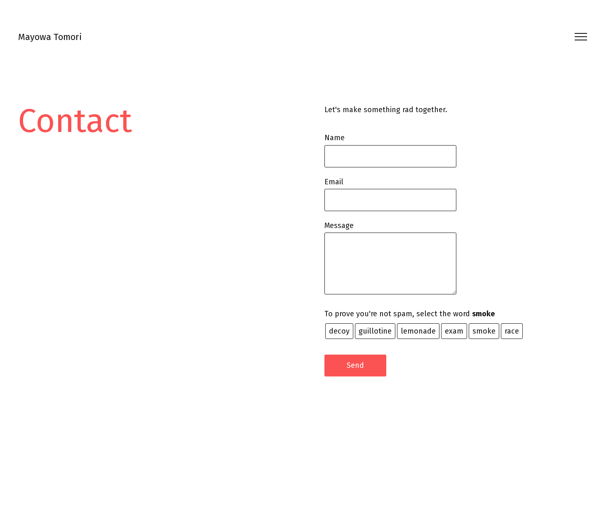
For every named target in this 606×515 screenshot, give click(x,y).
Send (355, 365)
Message (339, 225)
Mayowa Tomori (50, 36)
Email (333, 181)
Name (334, 137)
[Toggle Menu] (578, 37)
